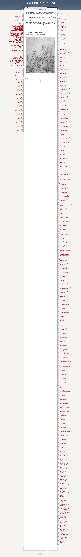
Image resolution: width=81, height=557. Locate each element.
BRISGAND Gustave (63, 115)
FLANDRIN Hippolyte (63, 228)
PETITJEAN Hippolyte (63, 412)
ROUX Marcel (62, 467)
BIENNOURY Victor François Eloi (65, 86)
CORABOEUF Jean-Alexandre (64, 165)
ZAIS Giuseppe (62, 541)
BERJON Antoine (62, 78)
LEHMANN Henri (62, 329)
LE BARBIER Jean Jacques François (65, 321)
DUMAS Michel (62, 213)
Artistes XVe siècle (18, 71)
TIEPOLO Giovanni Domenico (64, 504)
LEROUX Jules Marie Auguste (64, 340)
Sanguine (20, 65)
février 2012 (18, 118)
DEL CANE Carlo (62, 180)
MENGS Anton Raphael (63, 365)
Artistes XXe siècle (18, 76)
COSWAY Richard (62, 167)
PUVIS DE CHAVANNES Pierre (64, 431)
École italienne (62, 35)
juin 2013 (18, 105)
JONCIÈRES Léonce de (63, 291)
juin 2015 (18, 98)
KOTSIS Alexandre (62, 297)
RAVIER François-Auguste (64, 436)
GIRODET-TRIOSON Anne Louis (65, 250)
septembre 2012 (17, 110)
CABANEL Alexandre (63, 121)
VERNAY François (62, 526)
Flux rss (60, 9)
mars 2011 (18, 129)
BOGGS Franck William (63, 90)
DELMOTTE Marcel (63, 191)
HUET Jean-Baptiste (63, 276)
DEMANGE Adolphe (63, 192)
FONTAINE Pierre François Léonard (65, 230)
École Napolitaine (62, 38)
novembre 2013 (17, 103)
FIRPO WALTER (62, 225)
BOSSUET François (63, 101)
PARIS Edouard (62, 402)
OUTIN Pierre (62, 394)
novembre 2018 (18, 87)
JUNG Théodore (62, 295)
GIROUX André (62, 251)
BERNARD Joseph (62, 81)
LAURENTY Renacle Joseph (64, 317)
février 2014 (18, 102)
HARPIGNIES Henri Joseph (64, 268)
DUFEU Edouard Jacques (64, 212)
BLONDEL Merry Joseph (63, 89)
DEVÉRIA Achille (62, 200)
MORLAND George (63, 378)
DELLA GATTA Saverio (63, 189)
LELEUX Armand (62, 330)
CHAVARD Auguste (62, 143)
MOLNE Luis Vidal (62, 371)
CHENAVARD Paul (62, 146)
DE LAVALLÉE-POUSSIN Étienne (65, 178)
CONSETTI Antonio (62, 162)
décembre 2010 (18, 131)
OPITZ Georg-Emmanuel (63, 390)
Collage (22, 41)
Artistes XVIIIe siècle (18, 75)
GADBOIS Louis (62, 235)
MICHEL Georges (62, 369)
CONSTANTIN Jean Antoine (64, 163)
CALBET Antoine (62, 123)
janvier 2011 (18, 130)
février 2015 (18, 99)
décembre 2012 (18, 106)
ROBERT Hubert (62, 452)
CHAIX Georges (62, 134)
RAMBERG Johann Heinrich (64, 435)
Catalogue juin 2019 (18, 20)
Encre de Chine (19, 47)
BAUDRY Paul (62, 65)
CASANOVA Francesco (63, 130)
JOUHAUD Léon (62, 293)
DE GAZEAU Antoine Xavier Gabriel (65, 175)
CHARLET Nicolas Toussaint (64, 137)
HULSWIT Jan (62, 280)
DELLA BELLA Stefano (63, 188)
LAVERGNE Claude (63, 319)
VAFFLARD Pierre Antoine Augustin (65, 513)
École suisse (61, 43)
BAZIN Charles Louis (63, 66)
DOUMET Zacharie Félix (63, 210)
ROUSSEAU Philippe (63, 464)
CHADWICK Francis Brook (64, 133)
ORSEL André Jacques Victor (64, 391)
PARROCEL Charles (63, 404)
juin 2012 (19, 113)
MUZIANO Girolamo (63, 381)
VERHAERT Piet (62, 525)
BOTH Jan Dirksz (62, 102)
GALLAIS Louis (62, 237)
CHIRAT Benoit (62, 149)
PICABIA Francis (62, 415)
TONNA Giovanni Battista (63, 508)
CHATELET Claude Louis (63, 141)
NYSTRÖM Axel (62, 388)
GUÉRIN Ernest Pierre (63, 260)
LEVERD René (62, 341)
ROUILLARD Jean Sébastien (64, 463)
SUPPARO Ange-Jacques (63, 492)
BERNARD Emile (62, 80)
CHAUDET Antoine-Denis (63, 142)
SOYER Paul (61, 487)
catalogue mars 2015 (19, 38)
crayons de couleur (15, 46)
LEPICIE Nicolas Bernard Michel (64, 338)
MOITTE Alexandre (62, 370)
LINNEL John (62, 346)
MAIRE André (62, 350)
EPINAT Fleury (62, 220)
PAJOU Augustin (62, 395)
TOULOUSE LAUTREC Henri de (65, 509)
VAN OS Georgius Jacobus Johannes (65, 517)
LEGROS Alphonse (62, 328)
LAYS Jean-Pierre (62, 320)
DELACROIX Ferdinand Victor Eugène (65, 182)
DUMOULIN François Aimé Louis (65, 214)
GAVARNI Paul (62, 243)
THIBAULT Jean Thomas (63, 501)
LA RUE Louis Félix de (63, 300)
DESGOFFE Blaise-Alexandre (64, 196)
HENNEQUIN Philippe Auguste (64, 272)
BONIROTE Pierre (62, 94)
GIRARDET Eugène (63, 249)
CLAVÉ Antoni (62, 154)
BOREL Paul (61, 100)
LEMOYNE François (63, 334)
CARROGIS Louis (62, 129)
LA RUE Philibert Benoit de (64, 301)
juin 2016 (18, 95)
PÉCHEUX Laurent (62, 408)
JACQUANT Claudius (63, 285)
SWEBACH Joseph (62, 495)
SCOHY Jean (62, 476)
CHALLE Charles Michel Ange (64, 135)
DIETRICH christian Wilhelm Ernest (43, 35)
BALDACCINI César (63, 61)
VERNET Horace (62, 529)
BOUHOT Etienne (62, 108)
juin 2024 (19, 81)
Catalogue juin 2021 (18, 17)
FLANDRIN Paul (62, 229)
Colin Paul (61, 159)
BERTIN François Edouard (64, 84)
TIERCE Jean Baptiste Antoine (64, 505)
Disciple (43, 553)
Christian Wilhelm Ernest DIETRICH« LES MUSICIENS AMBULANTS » (35, 33)
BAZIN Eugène (62, 68)
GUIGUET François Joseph (64, 263)
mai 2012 (19, 114)
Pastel (18, 62)
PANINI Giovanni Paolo (63, 398)
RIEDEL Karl (61, 447)
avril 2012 (18, 115)
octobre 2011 (18, 122)
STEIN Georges (62, 488)
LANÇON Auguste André (63, 309)
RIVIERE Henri (62, 451)
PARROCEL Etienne (63, 406)
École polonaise (62, 39)
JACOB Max (61, 284)
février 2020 (18, 85)
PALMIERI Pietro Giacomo (64, 396)
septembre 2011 (17, 123)
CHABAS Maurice (62, 131)
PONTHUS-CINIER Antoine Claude (65, 424)
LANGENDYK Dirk (62, 311)
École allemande (62, 19)
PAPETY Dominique (63, 399)
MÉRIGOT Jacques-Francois (64, 366)
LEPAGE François (62, 336)
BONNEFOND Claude (63, 96)
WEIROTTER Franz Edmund (64, 537)
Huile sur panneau (17, 56)
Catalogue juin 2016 (16, 35)
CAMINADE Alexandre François (64, 125)
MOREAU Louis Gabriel (63, 377)
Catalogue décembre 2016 (17, 29)
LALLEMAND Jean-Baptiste (64, 304)
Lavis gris (17, 61)
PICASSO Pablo (62, 416)
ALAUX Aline (61, 53)
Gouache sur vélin (15, 53)
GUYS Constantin (62, 264)
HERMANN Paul (62, 273)
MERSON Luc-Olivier (63, 367)
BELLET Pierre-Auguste (63, 76)
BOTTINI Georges (62, 104)
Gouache (19, 51)
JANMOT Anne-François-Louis (64, 287)
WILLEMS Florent (62, 538)
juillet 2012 (18, 111)
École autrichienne (62, 23)
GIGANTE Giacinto (62, 247)
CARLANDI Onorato (63, 127)
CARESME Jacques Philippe (64, 126)
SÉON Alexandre (62, 480)
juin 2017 (19, 93)
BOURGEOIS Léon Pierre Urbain (65, 113)
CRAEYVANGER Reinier (63, 171)
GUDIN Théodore (62, 256)
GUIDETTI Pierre (62, 261)
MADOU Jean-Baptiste (63, 349)
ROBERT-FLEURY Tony (63, 455)
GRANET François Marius (64, 253)
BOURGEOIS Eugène (63, 109)
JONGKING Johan (62, 292)
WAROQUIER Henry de (63, 534)
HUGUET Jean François (63, 277)
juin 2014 (18, 101)
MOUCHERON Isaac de (63, 379)
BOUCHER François (63, 105)
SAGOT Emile (62, 472)
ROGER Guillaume (62, 456)
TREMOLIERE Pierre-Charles (64, 512)
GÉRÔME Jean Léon (63, 246)
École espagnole (62, 30)
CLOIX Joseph (62, 157)
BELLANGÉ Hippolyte (63, 73)
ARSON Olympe (62, 60)
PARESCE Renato (62, 400)
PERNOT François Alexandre (64, 411)
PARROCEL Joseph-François (64, 407)
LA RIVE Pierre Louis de (63, 299)
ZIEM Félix (61, 542)
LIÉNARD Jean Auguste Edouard (65, 342)
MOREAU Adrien (62, 374)
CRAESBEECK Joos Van (63, 170)
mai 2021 (19, 83)
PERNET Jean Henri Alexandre (64, 410)
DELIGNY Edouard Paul (63, 187)
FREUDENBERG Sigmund (64, 234)
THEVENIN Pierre (62, 500)
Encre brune (12, 47)
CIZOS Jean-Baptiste (63, 153)
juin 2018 (19, 89)
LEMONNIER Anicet (63, 333)
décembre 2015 (17, 97)
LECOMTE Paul (62, 325)
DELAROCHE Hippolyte (63, 184)
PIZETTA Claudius (62, 420)
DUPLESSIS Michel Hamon (64, 217)
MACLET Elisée (62, 348)
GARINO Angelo (62, 241)
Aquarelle (19, 25)
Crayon (17, 44)
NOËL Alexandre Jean (63, 383)
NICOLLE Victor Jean (63, 382)
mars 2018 (18, 90)
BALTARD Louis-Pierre (63, 62)
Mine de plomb (13, 62)
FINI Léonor (61, 224)
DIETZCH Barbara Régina (64, 206)
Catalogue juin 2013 (16, 33)
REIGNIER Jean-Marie (63, 439)
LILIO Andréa (62, 344)
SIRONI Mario (62, 483)
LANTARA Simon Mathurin (64, 313)
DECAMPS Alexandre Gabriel (64, 179)
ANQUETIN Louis (62, 57)
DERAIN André (62, 193)
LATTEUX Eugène (62, 315)
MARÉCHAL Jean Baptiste (64, 353)
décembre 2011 (18, 119)
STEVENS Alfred (62, 491)
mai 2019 (19, 86)
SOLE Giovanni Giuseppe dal (64, 484)
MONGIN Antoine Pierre (63, 373)
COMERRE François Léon (64, 161)
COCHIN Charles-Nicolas (63, 158)
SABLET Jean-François (63, 471)
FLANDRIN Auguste (63, 226)
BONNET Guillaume (63, 97)
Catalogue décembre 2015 (16, 27)
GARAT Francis (62, 239)
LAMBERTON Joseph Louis (64, 307)
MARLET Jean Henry (63, 356)
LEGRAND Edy (62, 326)
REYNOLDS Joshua (63, 443)
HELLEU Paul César (63, 271)
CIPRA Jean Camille (63, 151)
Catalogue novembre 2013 (16, 40)
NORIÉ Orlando (62, 387)
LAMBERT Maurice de (63, 305)
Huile (21, 54)
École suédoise (62, 42)
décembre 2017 (18, 91)
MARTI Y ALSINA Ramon (63, 357)
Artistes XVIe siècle (18, 72)
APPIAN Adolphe (62, 58)
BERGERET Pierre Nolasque (64, 77)
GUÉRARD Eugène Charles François (65, 258)
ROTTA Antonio (62, 460)
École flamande (62, 31)
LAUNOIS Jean (62, 316)
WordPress (38, 553)
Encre (21, 46)
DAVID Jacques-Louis (63, 174)
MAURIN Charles (62, 360)
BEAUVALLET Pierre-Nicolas (64, 69)
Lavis (17, 60)
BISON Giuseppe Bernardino (64, 88)
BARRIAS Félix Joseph (63, 64)
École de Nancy (62, 27)
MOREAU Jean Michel (63, 375)
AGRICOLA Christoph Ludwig (64, 52)
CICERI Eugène (62, 150)
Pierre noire (19, 64)
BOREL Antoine (62, 98)
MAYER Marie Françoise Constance (65, 361)
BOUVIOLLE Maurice (63, 114)
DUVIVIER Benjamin (63, 218)
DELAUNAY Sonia (62, 185)
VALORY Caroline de (63, 516)
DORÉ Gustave (62, 209)
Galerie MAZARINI (40, 3)
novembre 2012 (17, 107)
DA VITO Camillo (62, 173)
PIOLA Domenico (62, 419)
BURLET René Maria (63, 119)
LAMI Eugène (62, 308)
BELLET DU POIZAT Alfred (64, 74)
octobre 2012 (18, 109)
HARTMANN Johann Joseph (64, 269)
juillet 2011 (18, 125)
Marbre (22, 61)
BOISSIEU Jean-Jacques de (64, 93)
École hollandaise (62, 34)
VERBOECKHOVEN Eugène (64, 522)
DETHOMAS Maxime (63, 197)
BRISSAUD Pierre (62, 117)
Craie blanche (15, 42)
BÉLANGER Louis (62, 72)
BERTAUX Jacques (63, 82)
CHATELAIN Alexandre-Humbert (64, 139)
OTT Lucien (61, 392)
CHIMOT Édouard (62, 147)
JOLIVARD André (62, 289)
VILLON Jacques (62, 533)
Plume (13, 65)
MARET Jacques (62, 354)
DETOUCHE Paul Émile (63, 199)
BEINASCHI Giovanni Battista (64, 70)
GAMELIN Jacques (62, 238)
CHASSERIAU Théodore (63, 138)
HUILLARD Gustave (63, 279)
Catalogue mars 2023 (18, 16)
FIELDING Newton (62, 222)
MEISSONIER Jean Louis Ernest (65, 363)
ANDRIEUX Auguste (63, 56)
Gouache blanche (18, 52)
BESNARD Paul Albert (63, 85)
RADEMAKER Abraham (63, 432)
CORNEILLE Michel (63, 166)
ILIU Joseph (61, 281)
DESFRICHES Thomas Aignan (64, 195)
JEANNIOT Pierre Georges (64, 288)
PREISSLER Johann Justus (64, 428)
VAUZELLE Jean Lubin (63, 521)
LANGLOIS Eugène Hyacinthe (64, 312)
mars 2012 (18, 117)
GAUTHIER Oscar (62, 242)
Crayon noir (18, 45)
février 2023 (18, 82)
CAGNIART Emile (62, 122)
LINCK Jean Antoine (63, 345)
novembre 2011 (18, 121)
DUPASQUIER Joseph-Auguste (64, 216)
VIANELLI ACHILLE (62, 530)
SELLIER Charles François (64, 479)
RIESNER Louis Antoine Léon (64, 448)
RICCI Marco (62, 444)
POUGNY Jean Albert (63, 427)
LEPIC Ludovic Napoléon (63, 337)
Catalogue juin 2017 (20, 36)
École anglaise (62, 22)
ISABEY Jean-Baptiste (63, 283)
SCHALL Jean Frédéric (63, 475)
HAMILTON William (62, 267)
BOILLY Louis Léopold (63, 92)
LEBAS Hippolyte (62, 324)
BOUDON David (62, 106)
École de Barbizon (62, 26)
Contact (20, 9)
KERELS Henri (62, 296)
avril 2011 (18, 127)
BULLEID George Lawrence (64, 118)
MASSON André (62, 358)
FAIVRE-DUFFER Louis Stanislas (65, 221)
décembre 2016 (17, 94)
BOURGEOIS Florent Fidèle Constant (65, 110)
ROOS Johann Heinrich (63, 459)
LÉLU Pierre (61, 332)
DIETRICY (50, 35)
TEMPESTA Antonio (62, 496)
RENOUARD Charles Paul (64, 440)
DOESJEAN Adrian (62, 208)
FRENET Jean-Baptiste (63, 233)
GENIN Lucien (62, 245)
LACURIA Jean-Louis (63, 303)
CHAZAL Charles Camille (63, 145)
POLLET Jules (62, 423)
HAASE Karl (61, 265)
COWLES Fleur (62, 169)
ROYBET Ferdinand (63, 468)
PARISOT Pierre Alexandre (64, 403)
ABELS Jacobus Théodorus (64, 49)
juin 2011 (19, 126)
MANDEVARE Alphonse (63, 352)
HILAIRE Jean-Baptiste (63, 275)
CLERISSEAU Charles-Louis (64, 155)
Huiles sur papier (14, 55)
